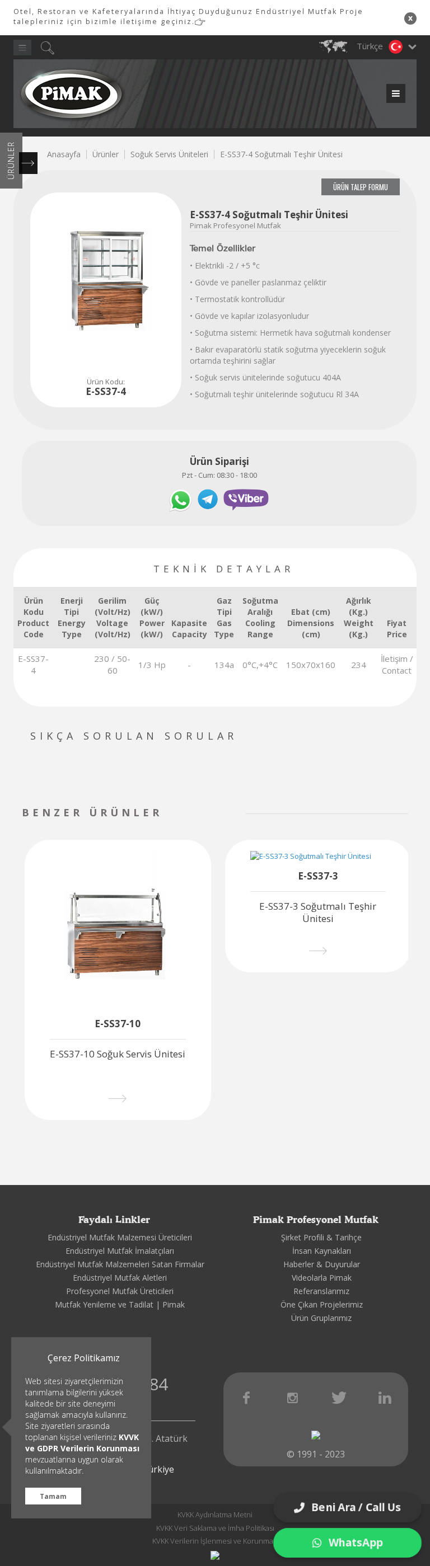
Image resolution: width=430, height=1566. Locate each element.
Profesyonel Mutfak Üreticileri (120, 1291)
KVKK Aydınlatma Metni (215, 1514)
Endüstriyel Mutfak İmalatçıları (120, 1250)
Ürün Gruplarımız (321, 1318)
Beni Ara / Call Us (357, 1507)
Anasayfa (64, 154)
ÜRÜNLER (11, 161)
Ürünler (105, 154)
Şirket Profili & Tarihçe (321, 1237)
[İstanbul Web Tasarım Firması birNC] (215, 1554)
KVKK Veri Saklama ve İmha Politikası (215, 1528)
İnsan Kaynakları (321, 1250)
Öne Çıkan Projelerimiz (322, 1304)
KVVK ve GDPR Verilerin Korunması (82, 1443)
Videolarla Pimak (322, 1277)
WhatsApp (356, 1542)
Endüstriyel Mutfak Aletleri (120, 1277)
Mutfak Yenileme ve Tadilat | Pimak (120, 1304)
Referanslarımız (321, 1291)
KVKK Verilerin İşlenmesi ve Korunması (215, 1541)
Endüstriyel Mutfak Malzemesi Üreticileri (120, 1237)
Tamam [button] (53, 1496)
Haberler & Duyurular (321, 1264)
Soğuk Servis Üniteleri (169, 154)
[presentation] (205, 813)
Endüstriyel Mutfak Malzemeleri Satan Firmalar (120, 1264)
